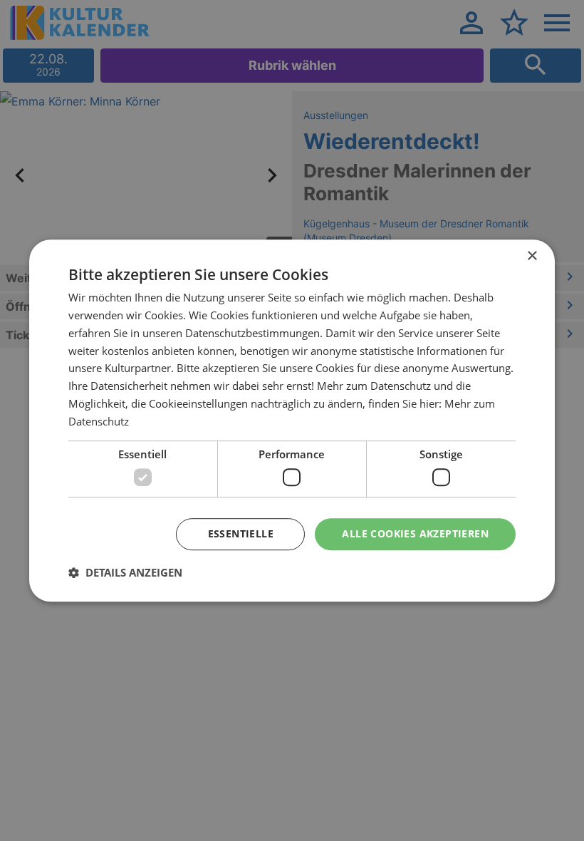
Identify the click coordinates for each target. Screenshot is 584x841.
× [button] (531, 256)
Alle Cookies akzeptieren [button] (415, 533)
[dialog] (292, 420)
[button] (125, 572)
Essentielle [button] (240, 533)
